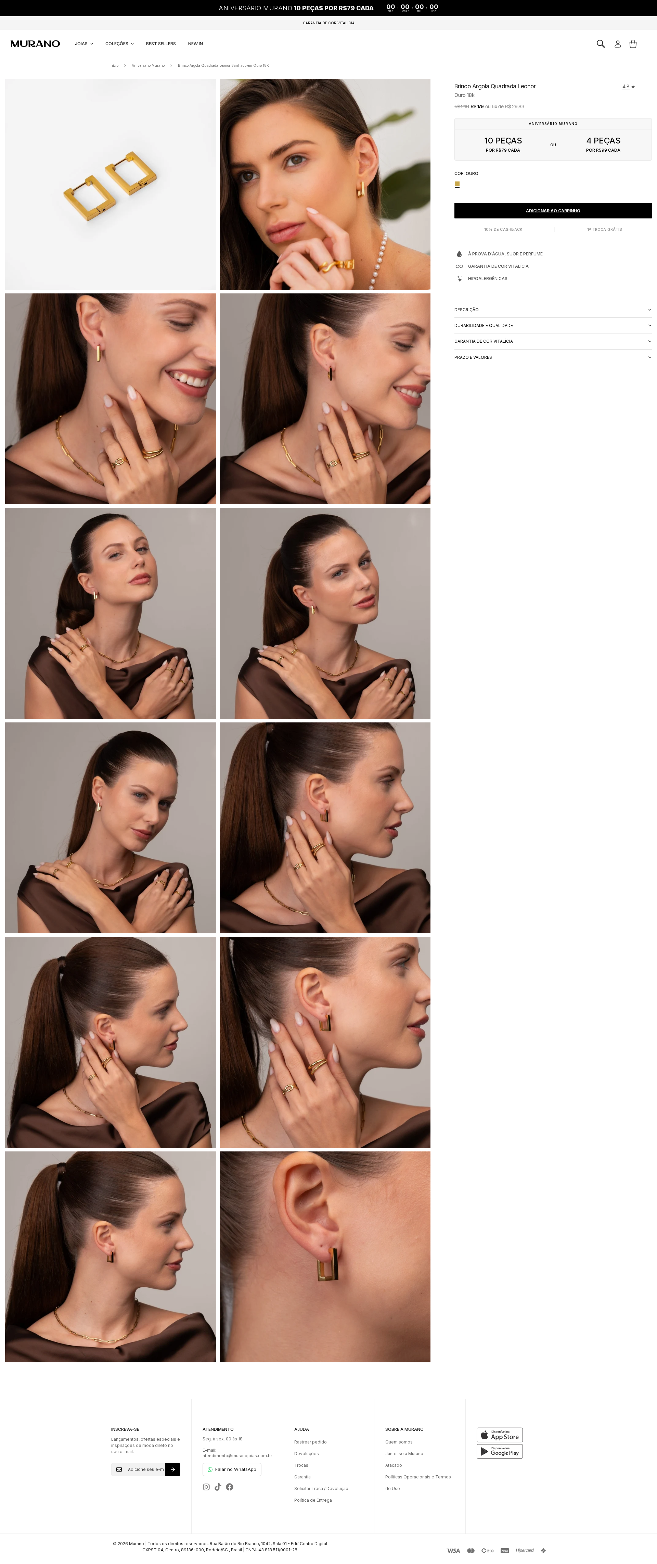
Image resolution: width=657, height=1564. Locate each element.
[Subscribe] (172, 1469)
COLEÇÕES (116, 43)
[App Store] (511, 1435)
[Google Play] (511, 1451)
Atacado (393, 1465)
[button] (601, 43)
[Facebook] (229, 1487)
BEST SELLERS (161, 43)
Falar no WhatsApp (235, 1469)
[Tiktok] (218, 1487)
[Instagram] (206, 1487)
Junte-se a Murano (404, 1453)
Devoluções (306, 1453)
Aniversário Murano (148, 65)
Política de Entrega (313, 1500)
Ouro (457, 183)
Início (114, 65)
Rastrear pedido (310, 1442)
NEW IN (195, 43)
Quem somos (399, 1442)
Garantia (302, 1476)
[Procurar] (601, 43)
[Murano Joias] (34, 44)
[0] (633, 44)
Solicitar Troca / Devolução (321, 1488)
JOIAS (81, 43)
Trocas (301, 1465)
